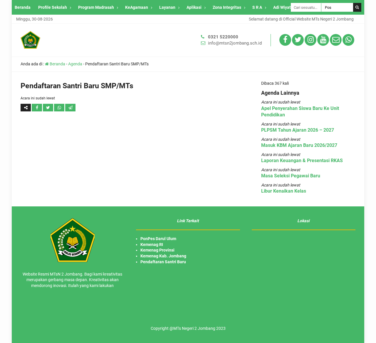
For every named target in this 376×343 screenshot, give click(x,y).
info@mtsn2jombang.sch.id (235, 43)
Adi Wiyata (283, 7)
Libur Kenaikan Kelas (283, 191)
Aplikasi (194, 7)
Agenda (75, 64)
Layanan (167, 7)
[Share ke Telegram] (70, 107)
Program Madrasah (96, 7)
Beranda (23, 7)
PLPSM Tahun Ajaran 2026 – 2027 (297, 130)
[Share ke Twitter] (48, 107)
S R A (257, 7)
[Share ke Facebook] (37, 107)
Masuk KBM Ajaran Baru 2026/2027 (299, 145)
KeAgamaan (136, 7)
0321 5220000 (223, 37)
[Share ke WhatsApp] (59, 107)
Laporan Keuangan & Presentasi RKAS (302, 160)
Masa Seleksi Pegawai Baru (290, 176)
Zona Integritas (227, 7)
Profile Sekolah (52, 7)
